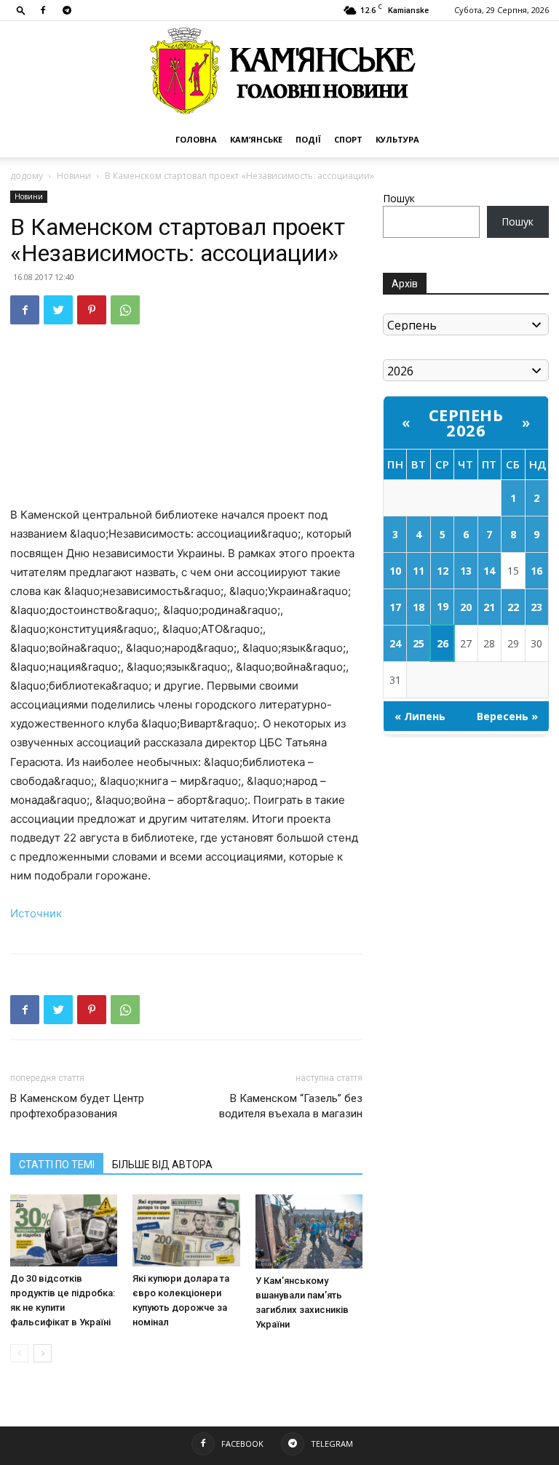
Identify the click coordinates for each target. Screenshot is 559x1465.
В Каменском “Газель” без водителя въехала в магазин (290, 1106)
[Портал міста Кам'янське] (279, 71)
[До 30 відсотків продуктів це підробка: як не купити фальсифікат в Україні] (63, 1230)
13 (466, 571)
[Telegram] (67, 10)
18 (418, 607)
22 (513, 607)
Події (308, 139)
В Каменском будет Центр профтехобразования (77, 1106)
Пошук (399, 198)
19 (442, 606)
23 (536, 607)
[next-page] (42, 1353)
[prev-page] (19, 1353)
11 (418, 571)
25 (418, 643)
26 (442, 643)
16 (536, 571)
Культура (397, 139)
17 (395, 607)
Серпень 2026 (466, 422)
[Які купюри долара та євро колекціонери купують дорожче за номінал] (185, 1230)
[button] (21, 9)
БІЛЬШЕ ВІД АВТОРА (162, 1164)
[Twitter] (58, 309)
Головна (196, 139)
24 (395, 643)
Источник (36, 913)
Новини (74, 175)
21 (489, 607)
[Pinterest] (91, 309)
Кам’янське (256, 139)
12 (442, 571)
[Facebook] (43, 10)
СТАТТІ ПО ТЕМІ (57, 1164)
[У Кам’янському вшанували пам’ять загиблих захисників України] (308, 1231)
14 (489, 571)
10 (395, 571)
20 (466, 607)
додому (26, 175)
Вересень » (507, 716)
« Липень (420, 716)
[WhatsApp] (125, 309)
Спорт (348, 139)
